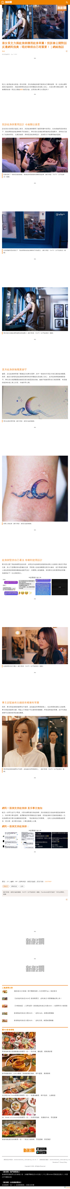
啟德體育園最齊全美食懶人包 (12, 1174)
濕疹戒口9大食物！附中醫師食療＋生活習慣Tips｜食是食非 (35, 991)
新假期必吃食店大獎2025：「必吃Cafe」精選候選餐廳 (34, 1013)
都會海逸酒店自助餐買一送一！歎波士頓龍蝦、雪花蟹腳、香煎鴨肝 (26, 1139)
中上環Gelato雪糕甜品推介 (53, 1174)
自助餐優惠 (20, 1185)
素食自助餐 (30, 1185)
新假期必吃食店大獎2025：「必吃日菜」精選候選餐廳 (33, 1020)
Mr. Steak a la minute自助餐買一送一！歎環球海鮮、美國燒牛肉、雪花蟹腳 (29, 1117)
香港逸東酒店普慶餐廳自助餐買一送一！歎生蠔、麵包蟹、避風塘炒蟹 (27, 1051)
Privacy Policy (63, 1162)
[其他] (66, 52)
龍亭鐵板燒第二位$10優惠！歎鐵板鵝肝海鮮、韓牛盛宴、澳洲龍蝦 (26, 1073)
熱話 (3, 51)
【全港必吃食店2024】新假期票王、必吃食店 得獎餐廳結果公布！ (38, 998)
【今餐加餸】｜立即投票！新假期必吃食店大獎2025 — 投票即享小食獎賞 (40, 1006)
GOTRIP (48, 881)
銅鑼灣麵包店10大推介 (33, 1174)
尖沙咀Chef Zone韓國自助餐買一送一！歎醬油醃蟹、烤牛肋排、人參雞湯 (28, 1095)
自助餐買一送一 (7, 1185)
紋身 (22, 886)
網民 (21, 89)
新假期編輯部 (6, 54)
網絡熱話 (14, 886)
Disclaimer (55, 1162)
